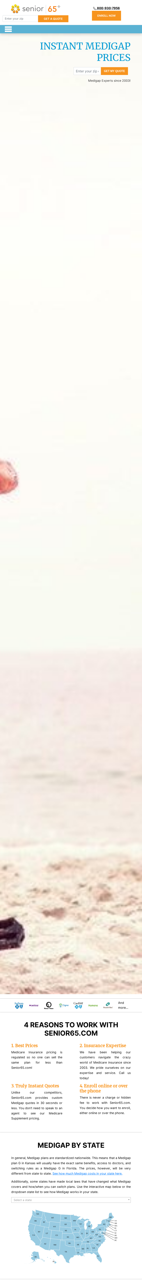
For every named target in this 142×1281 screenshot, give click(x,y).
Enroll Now (106, 15)
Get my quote (114, 71)
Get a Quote (53, 18)
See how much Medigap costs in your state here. (87, 1173)
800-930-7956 (108, 8)
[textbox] (71, 1200)
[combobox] (71, 1200)
